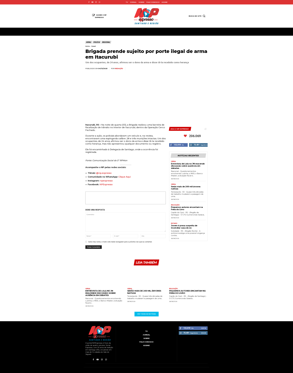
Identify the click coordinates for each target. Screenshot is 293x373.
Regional (106, 42)
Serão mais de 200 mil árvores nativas (186, 187)
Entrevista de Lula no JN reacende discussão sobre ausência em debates (188, 166)
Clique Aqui (124, 177)
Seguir (203, 333)
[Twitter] (184, 68)
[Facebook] (89, 2)
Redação (119, 68)
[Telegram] (200, 68)
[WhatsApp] (189, 68)
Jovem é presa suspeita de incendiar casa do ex (184, 226)
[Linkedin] (194, 68)
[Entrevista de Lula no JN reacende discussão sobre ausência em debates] (104, 277)
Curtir (203, 328)
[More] (205, 68)
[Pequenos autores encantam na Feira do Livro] (188, 277)
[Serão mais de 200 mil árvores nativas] (146, 277)
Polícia (96, 42)
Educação (175, 205)
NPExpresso (106, 184)
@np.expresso (104, 173)
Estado (174, 223)
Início (87, 46)
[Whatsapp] (99, 2)
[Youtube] (92, 2)
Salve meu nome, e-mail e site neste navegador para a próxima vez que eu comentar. (120, 242)
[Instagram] (96, 2)
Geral (88, 42)
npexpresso (106, 180)
